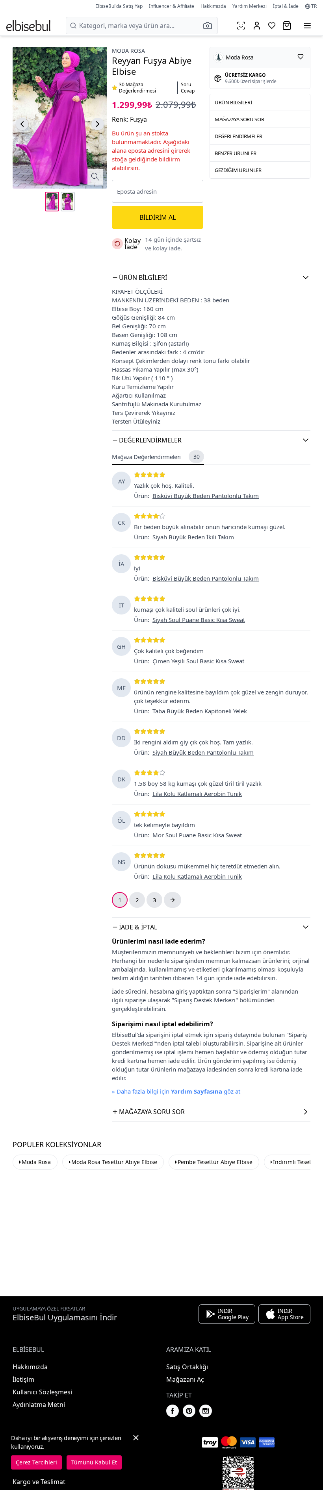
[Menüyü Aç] (307, 25)
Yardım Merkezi (249, 6)
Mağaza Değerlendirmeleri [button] (155, 457)
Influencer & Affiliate (171, 6)
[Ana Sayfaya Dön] (28, 25)
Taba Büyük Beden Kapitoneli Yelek (199, 711)
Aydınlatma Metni (39, 1404)
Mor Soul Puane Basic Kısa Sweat (197, 835)
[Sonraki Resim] (97, 124)
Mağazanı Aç (185, 1379)
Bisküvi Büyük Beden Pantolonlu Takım (205, 496)
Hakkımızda (213, 6)
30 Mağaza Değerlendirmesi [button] (137, 87)
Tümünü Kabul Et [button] (94, 1462)
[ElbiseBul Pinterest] (189, 1411)
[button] (210, 25)
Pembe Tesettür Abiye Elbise (215, 1162)
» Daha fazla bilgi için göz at (176, 1091)
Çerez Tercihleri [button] (36, 1462)
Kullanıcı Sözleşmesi (42, 1392)
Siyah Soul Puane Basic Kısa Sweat (198, 620)
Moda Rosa (128, 50)
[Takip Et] (300, 57)
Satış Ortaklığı (187, 1366)
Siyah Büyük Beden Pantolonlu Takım (203, 752)
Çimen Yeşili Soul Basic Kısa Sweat (198, 661)
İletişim (23, 1379)
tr (314, 6)
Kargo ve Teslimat (39, 1481)
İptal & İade (286, 6)
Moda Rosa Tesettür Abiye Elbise (114, 1162)
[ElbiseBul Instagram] (205, 1411)
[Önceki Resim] (22, 124)
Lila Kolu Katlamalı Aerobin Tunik (197, 794)
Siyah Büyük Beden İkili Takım (193, 537)
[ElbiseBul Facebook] (172, 1411)
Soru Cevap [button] (188, 87)
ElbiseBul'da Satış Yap (119, 6)
